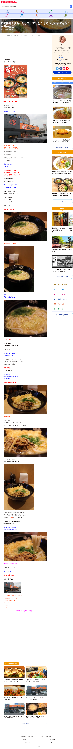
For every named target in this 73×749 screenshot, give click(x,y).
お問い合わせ (30, 736)
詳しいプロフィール (62, 72)
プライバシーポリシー (40, 736)
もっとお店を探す (61, 315)
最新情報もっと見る (63, 276)
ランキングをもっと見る (61, 147)
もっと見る (63, 201)
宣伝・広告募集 (49, 736)
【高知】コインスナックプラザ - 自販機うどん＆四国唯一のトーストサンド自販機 (62, 230)
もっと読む (26, 723)
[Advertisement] (25, 48)
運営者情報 (23, 736)
